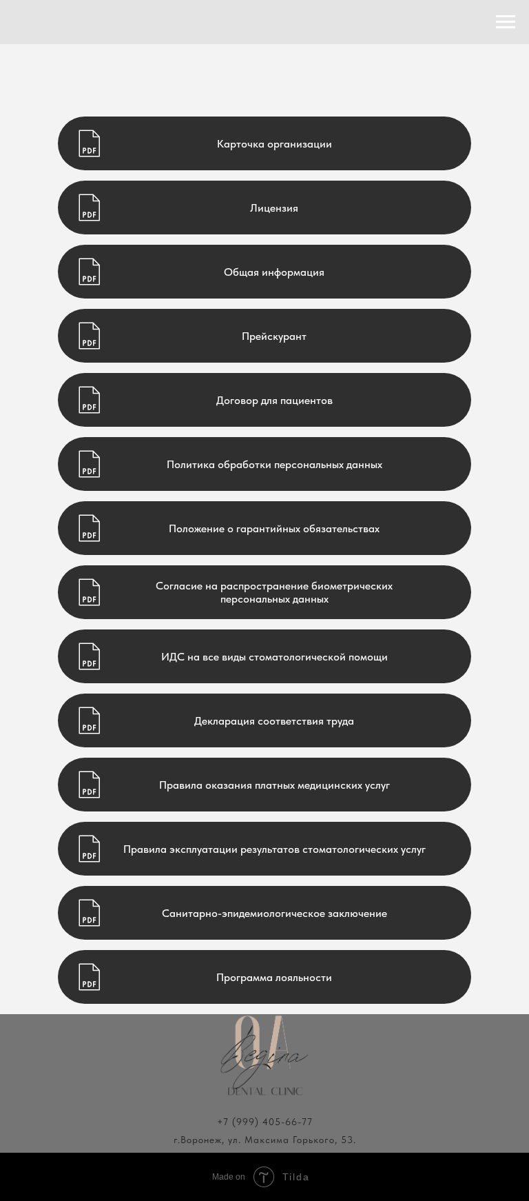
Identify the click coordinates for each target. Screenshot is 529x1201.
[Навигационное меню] (505, 22)
